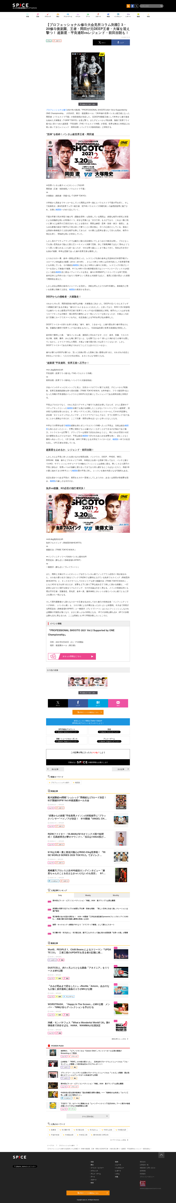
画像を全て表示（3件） (89, 104)
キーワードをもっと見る (118, 1140)
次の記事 (121, 769)
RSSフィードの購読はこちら (89, 712)
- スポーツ (93, 1180)
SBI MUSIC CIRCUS (100, 1135)
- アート (92, 1177)
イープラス (50, 1145)
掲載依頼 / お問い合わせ (147, 1168)
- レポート (117, 1171)
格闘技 (58, 209)
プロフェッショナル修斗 (56, 109)
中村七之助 (108, 1130)
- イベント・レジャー (97, 1168)
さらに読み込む (88, 1116)
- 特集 (116, 1177)
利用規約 (143, 1174)
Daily (60, 895)
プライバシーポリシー (147, 1177)
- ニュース (117, 1165)
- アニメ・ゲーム (95, 1174)
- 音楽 (92, 1162)
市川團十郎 (66, 1130)
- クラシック (94, 1171)
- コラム (117, 1174)
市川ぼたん (94, 1130)
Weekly (88, 895)
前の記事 (55, 769)
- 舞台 (92, 1165)
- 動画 (116, 1162)
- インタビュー (119, 1168)
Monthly (116, 895)
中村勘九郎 (122, 1130)
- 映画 (92, 1183)
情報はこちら (75, 656)
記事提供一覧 (144, 1165)
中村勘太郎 (69, 1135)
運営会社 (143, 1162)
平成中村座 (55, 1135)
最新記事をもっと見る (119, 1039)
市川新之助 (80, 1130)
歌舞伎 (53, 1130)
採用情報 (143, 1171)
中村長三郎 (83, 1135)
